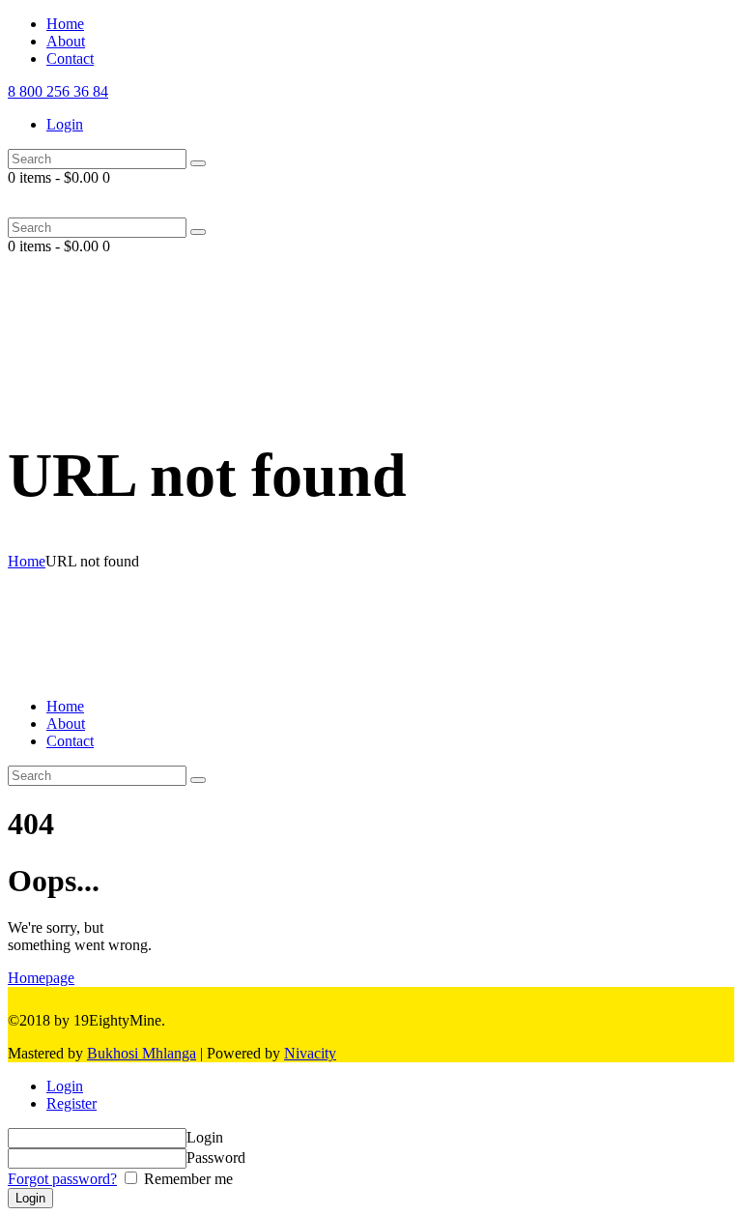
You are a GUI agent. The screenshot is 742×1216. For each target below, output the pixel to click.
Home (26, 561)
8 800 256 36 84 (58, 91)
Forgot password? (62, 1179)
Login (64, 1086)
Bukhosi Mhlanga (141, 1053)
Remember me (186, 1179)
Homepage (41, 978)
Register (71, 1103)
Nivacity (310, 1053)
